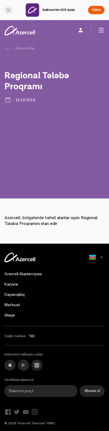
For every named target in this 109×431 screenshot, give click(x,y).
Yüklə (96, 10)
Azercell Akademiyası (23, 274)
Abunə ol (92, 390)
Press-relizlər (25, 48)
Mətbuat (12, 304)
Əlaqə (9, 315)
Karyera (11, 284)
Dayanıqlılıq (14, 294)
